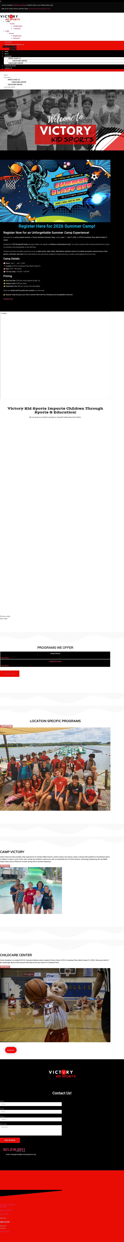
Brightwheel (18, 26)
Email (2, 1109)
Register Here (8, 299)
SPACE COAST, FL (15, 58)
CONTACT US (8, 68)
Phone (2, 1116)
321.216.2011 (14, 1150)
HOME (6, 51)
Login (8, 21)
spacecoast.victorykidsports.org (39, 8)
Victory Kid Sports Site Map (7, 1205)
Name (2, 1101)
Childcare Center (55, 661)
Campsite (17, 28)
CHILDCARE (2, 1228)
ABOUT (7, 54)
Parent (12, 24)
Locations (4, 1214)
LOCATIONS (8, 56)
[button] (62, 70)
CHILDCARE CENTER (19, 61)
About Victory (6, 1210)
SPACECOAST (3, 1225)
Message (3, 1124)
